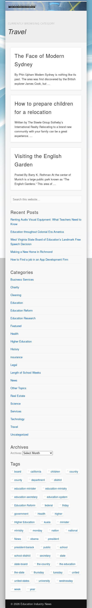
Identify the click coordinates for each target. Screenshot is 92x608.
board (17, 471)
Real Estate (17, 396)
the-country (43, 564)
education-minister (25, 488)
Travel (14, 427)
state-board (21, 564)
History (14, 349)
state (62, 555)
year (32, 589)
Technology (17, 419)
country (74, 471)
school (64, 547)
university (44, 580)
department (38, 480)
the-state (19, 572)
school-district (22, 555)
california (36, 471)
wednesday (66, 580)
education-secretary (25, 497)
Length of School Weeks (25, 372)
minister (64, 522)
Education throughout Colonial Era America (37, 232)
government (21, 513)
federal (49, 505)
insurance (16, 357)
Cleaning (15, 295)
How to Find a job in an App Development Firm (39, 259)
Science (15, 403)
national (73, 530)
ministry (18, 530)
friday (65, 505)
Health (14, 334)
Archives (15, 453)
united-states (21, 580)
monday (37, 530)
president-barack (24, 547)
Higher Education (21, 341)
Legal (13, 365)
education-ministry (56, 488)
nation (55, 530)
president (53, 538)
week (17, 589)
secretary (45, 555)
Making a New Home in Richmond (31, 252)
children (55, 471)
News (13, 380)
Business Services (22, 279)
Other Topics (18, 388)
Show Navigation (71, 38)
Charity (14, 287)
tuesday (57, 572)
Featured (15, 326)
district (58, 480)
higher (58, 513)
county (18, 480)
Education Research (23, 318)
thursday (39, 572)
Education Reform (21, 310)
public (46, 547)
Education (16, 303)
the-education (67, 564)
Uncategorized (19, 434)
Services (15, 411)
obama (34, 538)
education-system (57, 497)
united (75, 572)
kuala (47, 522)
